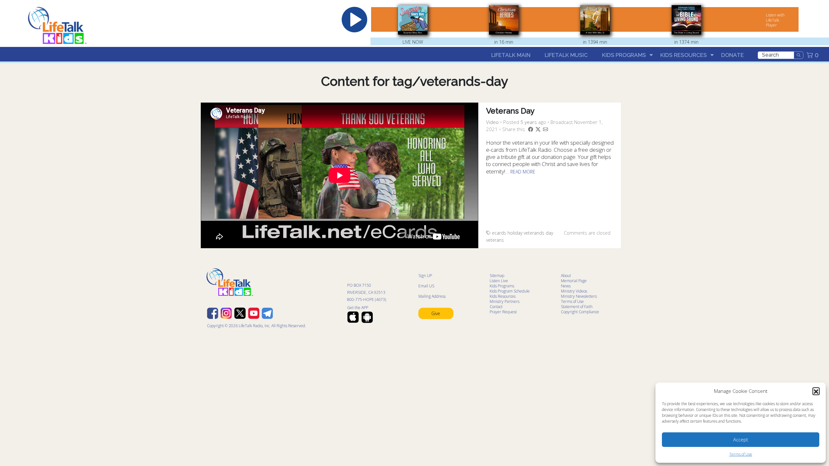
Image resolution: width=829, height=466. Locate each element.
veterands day (538, 233)
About (566, 275)
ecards (499, 233)
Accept (740, 439)
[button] (816, 391)
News (566, 286)
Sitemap (497, 275)
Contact (496, 306)
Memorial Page (574, 280)
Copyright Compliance (580, 312)
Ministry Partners (504, 301)
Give (435, 313)
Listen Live (499, 280)
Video (492, 122)
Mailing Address (432, 296)
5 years (528, 122)
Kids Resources (683, 55)
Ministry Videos (574, 291)
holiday (514, 233)
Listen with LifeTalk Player (775, 20)
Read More (522, 172)
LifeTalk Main (510, 55)
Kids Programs (624, 55)
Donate (732, 55)
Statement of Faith (577, 306)
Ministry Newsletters (579, 296)
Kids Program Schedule (510, 291)
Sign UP (425, 275)
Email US (426, 286)
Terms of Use (740, 454)
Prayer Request (503, 312)
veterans (495, 240)
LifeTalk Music (566, 55)
